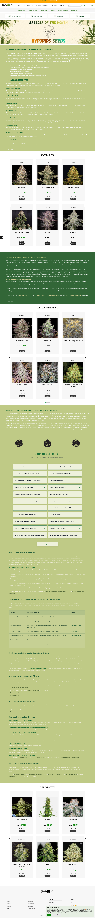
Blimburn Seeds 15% (53, 1)
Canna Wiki (61, 5)
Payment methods (10, 904)
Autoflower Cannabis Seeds (13, 95)
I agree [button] (49, 914)
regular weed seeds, (71, 774)
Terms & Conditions (31, 908)
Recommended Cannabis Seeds (14, 132)
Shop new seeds (75, 639)
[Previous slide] (9, 205)
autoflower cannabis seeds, (55, 774)
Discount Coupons (31, 903)
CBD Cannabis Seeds (11, 110)
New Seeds (45, 5)
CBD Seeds (52, 10)
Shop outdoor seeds (76, 635)
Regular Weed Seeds (63, 10)
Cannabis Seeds (21, 10)
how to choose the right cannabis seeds (55, 591)
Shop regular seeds (76, 625)
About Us (8, 901)
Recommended (53, 5)
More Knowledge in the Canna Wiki (47, 544)
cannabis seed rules (33, 690)
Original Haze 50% (43, 0)
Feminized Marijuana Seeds (13, 88)
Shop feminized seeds (76, 616)
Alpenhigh (72, 902)
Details (22, 198)
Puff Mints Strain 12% (42, 1)
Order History (51, 902)
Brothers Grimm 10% (53, 0)
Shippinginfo (9, 903)
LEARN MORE (10, 149)
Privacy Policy (30, 906)
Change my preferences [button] (56, 914)
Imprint (8, 908)
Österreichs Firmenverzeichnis (76, 903)
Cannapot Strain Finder (12, 139)
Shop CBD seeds (75, 631)
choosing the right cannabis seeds (70, 757)
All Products (9, 906)
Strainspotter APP (31, 904)
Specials (38, 5)
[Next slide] (85, 205)
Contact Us (51, 905)
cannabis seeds (23, 757)
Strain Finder (40, 757)
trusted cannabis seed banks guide (39, 668)
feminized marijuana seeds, (36, 774)
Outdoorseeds (44, 10)
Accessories (74, 10)
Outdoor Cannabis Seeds (12, 117)
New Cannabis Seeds (11, 125)
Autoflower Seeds (33, 10)
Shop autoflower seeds (77, 621)
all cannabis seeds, (19, 774)
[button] (45, 402)
